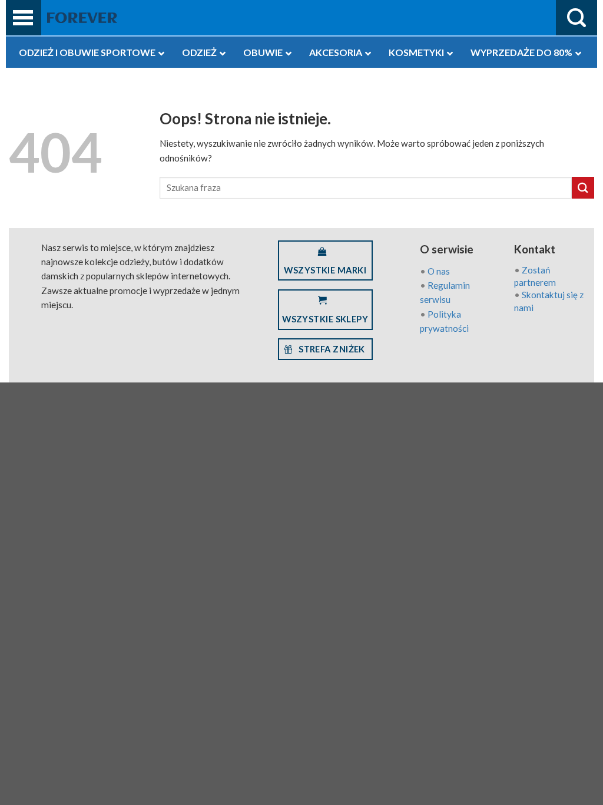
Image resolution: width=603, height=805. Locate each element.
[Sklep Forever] (82, 17)
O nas (439, 271)
